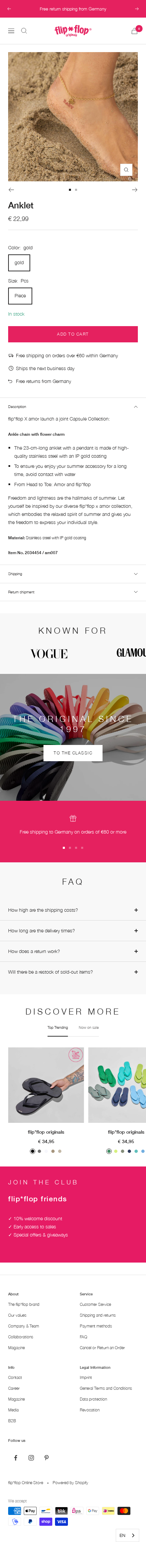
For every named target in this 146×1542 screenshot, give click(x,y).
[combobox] (127, 1535)
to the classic (73, 752)
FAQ (83, 1337)
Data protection (93, 1399)
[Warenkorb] (134, 31)
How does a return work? (34, 951)
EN (122, 1535)
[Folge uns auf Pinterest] (46, 1458)
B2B (12, 1421)
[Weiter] (135, 189)
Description (17, 406)
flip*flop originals (46, 1132)
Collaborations (20, 1337)
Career (14, 1388)
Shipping (15, 573)
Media (13, 1410)
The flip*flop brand (23, 1304)
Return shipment (21, 592)
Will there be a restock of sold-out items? (50, 972)
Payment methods (96, 1326)
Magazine (16, 1347)
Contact (15, 1377)
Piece (20, 295)
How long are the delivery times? (41, 930)
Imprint (86, 1377)
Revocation (89, 1410)
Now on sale (89, 1027)
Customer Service (95, 1304)
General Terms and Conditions (106, 1388)
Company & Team (23, 1326)
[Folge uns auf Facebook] (15, 1458)
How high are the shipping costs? (43, 910)
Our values (17, 1315)
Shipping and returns (98, 1315)
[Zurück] (11, 189)
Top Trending (58, 1027)
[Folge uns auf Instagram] (31, 1458)
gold (19, 262)
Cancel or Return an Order (102, 1347)
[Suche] (24, 31)
